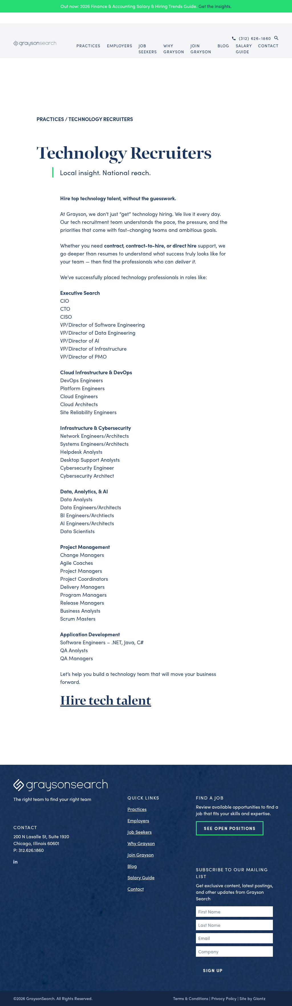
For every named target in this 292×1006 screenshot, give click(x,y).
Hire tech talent (105, 701)
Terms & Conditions (190, 998)
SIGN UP (213, 970)
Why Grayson (141, 843)
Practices (50, 118)
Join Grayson (140, 854)
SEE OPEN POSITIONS (230, 828)
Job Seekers (139, 832)
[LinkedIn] (15, 861)
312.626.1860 (31, 850)
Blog (132, 866)
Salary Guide (141, 877)
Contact (135, 889)
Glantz (259, 998)
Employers (138, 820)
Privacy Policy (223, 998)
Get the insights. (215, 6)
